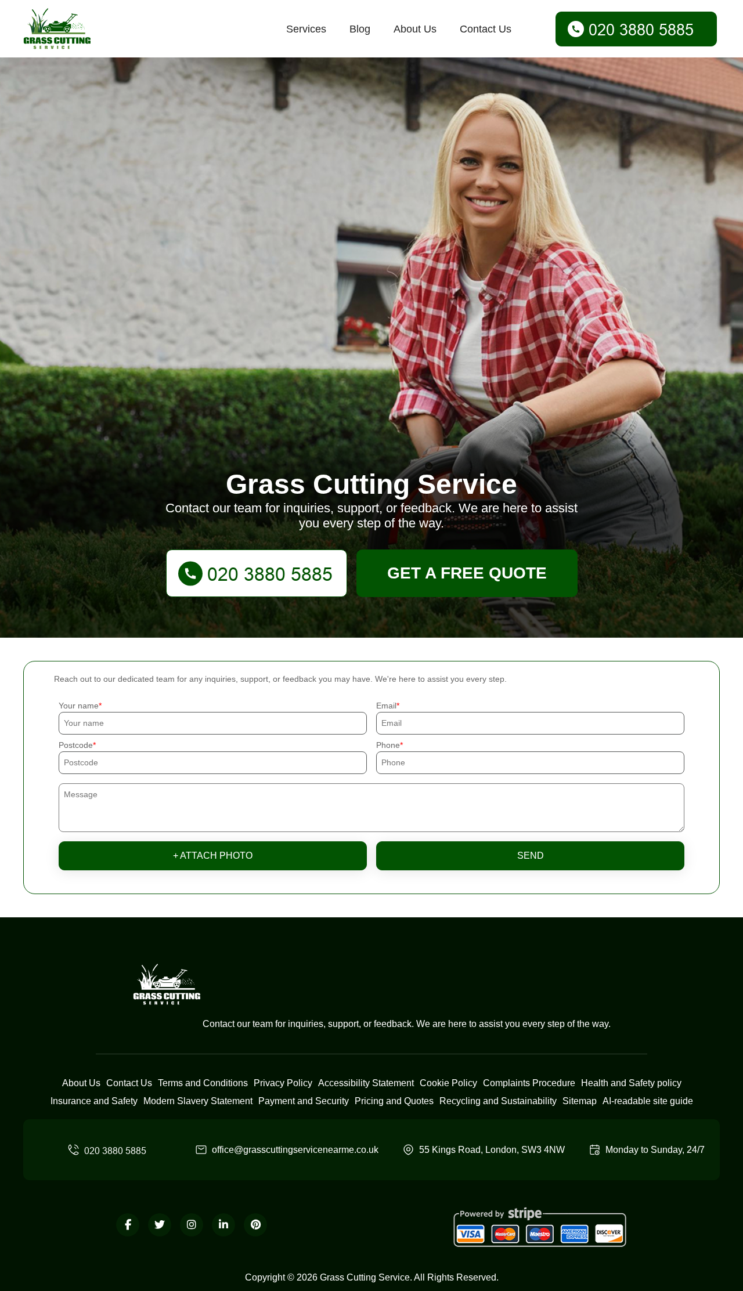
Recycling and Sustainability (498, 1101)
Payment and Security (303, 1101)
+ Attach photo (213, 855)
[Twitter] (159, 1224)
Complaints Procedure (529, 1083)
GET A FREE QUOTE (467, 573)
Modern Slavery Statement (198, 1101)
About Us (415, 29)
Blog (359, 29)
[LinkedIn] (223, 1224)
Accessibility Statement (366, 1083)
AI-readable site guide (648, 1101)
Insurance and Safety (94, 1101)
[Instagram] (191, 1224)
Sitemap (579, 1101)
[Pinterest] (255, 1224)
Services (306, 29)
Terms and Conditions (203, 1083)
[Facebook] (127, 1224)
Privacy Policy (283, 1083)
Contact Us (485, 29)
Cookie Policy (448, 1083)
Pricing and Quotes (394, 1101)
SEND (530, 855)
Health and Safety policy (631, 1083)
